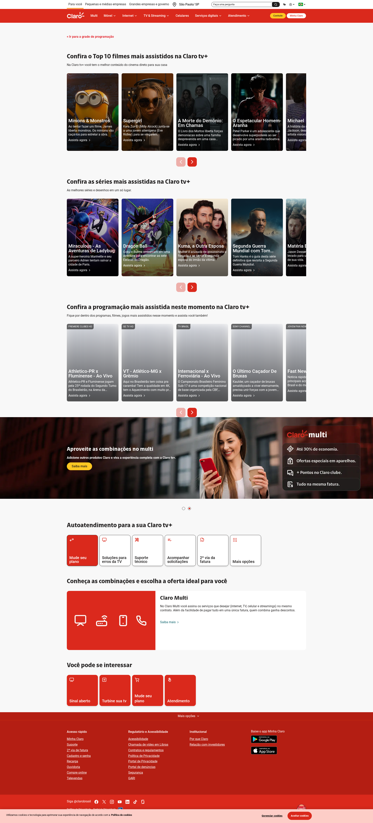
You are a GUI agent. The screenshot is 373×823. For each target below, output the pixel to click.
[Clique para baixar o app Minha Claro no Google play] (264, 739)
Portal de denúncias (141, 767)
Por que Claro (199, 739)
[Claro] (77, 15)
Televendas (74, 778)
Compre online (77, 772)
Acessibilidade (138, 739)
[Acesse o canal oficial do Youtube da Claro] (119, 801)
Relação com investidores (207, 744)
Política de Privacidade (143, 756)
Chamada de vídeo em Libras (148, 744)
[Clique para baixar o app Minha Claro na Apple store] (264, 751)
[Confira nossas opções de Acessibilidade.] (292, 4)
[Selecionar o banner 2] (189, 508)
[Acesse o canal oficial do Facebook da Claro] (96, 801)
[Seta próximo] (192, 162)
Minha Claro (296, 15)
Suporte (72, 744)
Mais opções (186, 716)
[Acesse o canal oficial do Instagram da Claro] (112, 801)
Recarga (72, 761)
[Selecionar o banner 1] (183, 508)
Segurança (135, 772)
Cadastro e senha (79, 756)
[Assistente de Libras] (284, 4)
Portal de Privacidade (142, 761)
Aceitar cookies (300, 815)
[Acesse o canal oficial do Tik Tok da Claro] (135, 801)
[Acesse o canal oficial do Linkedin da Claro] (127, 801)
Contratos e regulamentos (146, 750)
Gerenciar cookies (272, 815)
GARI (131, 778)
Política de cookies (121, 814)
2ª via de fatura (77, 750)
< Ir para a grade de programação (90, 36)
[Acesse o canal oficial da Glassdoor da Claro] (143, 801)
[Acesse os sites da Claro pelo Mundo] (302, 4)
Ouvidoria (73, 767)
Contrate (277, 15)
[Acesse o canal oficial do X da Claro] (104, 801)
